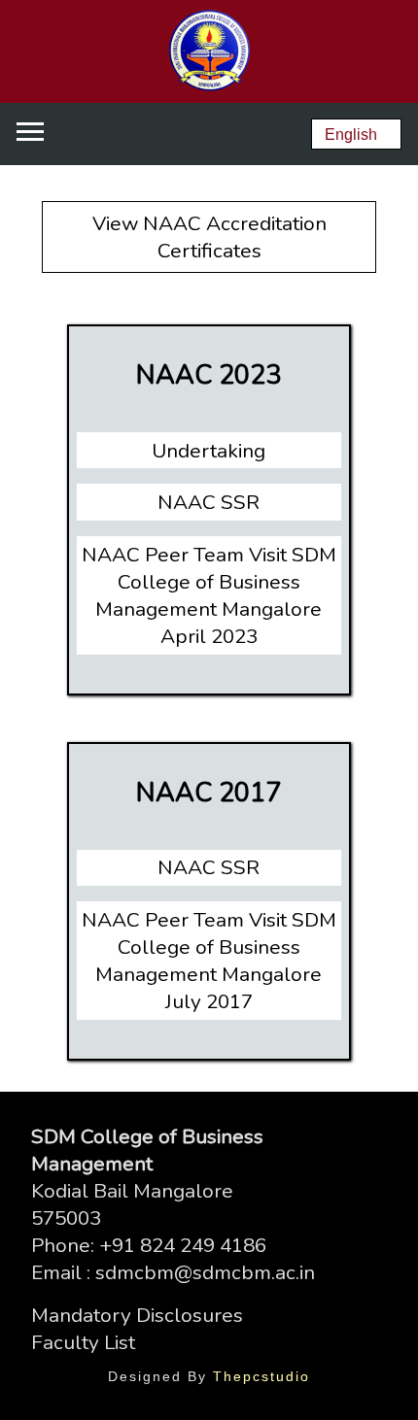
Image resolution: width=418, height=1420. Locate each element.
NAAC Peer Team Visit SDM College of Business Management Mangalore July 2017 (209, 960)
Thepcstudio (261, 1376)
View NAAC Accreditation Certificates (209, 237)
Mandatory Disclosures (137, 1315)
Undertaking (208, 450)
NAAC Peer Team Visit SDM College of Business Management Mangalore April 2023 (209, 595)
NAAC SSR (208, 502)
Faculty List (83, 1342)
